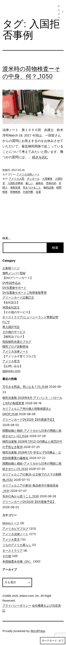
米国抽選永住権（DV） (17, 561)
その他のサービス (13, 332)
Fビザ (6, 322)
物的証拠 (48, 187)
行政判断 (28, 191)
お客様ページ (11, 268)
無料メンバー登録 (13, 273)
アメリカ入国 (16, 178)
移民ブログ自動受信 (15, 346)
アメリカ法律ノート (28, 174)
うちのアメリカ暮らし (16, 545)
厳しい (29, 183)
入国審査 (47, 178)
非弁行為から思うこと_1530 (20, 496)
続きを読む (40, 157)
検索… (6, 238)
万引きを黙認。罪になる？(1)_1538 (25, 386)
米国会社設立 (11, 307)
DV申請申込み (11, 283)
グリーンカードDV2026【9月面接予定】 (28, 419)
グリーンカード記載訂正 (18, 297)
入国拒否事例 (15, 183)
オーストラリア (12, 550)
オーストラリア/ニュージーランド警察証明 (30, 317)
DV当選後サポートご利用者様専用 (24, 292)
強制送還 (15, 187)
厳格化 (39, 183)
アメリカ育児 (11, 361)
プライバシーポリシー (16, 605)
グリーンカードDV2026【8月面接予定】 (28, 501)
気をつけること (32, 187)
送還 (38, 191)
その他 (6, 556)
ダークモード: (50, 640)
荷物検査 (15, 191)
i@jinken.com (11, 371)
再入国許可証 (11, 327)
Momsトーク (10, 523)
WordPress (37, 631)
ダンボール (33, 178)
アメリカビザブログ (15, 528)
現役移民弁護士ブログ (16, 341)
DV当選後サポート (14, 287)
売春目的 (51, 183)
